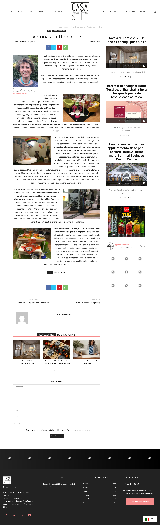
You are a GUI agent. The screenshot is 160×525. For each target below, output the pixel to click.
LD (119, 65)
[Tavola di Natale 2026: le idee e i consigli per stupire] (26, 349)
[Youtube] (29, 515)
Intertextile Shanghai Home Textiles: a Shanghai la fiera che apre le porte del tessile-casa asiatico (126, 91)
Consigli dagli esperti (78, 27)
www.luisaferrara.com (20, 93)
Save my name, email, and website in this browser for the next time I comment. (58, 430)
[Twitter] (53, 47)
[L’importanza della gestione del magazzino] (86, 349)
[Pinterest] (59, 47)
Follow (142, 246)
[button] (154, 11)
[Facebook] (48, 47)
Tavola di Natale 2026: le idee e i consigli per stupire (126, 40)
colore (56, 272)
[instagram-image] (113, 258)
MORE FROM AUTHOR (66, 335)
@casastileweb (122, 244)
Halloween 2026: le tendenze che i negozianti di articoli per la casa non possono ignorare (57, 363)
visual (63, 272)
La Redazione (132, 478)
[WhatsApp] (65, 47)
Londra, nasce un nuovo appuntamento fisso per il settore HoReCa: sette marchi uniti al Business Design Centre (126, 151)
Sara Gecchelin (21, 42)
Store (66, 27)
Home (60, 27)
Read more (124, 77)
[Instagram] (14, 515)
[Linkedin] (22, 515)
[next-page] (58, 370)
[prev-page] (54, 370)
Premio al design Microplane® (88, 303)
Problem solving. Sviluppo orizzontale (33, 303)
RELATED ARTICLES (46, 335)
